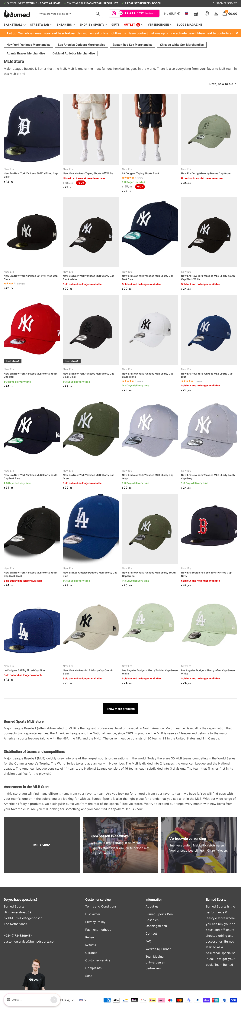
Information (154, 899)
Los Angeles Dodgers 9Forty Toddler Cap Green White (150, 672)
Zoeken (97, 13)
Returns (90, 945)
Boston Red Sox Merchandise (133, 45)
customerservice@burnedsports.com (30, 941)
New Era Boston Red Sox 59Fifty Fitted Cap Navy (206, 574)
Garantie (91, 953)
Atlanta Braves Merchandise (26, 53)
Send (88, 976)
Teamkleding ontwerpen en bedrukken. (155, 962)
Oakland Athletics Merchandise (74, 53)
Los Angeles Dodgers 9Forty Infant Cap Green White (208, 672)
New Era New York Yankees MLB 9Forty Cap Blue (207, 375)
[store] (196, 13)
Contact (151, 933)
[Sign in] (216, 13)
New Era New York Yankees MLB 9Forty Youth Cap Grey (208, 476)
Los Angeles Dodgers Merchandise (81, 45)
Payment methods (98, 929)
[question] (207, 13)
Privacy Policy (95, 922)
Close (237, 33)
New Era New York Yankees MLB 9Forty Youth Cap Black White (208, 277)
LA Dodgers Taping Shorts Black (140, 173)
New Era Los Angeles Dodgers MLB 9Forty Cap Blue (90, 574)
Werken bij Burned (158, 949)
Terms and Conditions (101, 906)
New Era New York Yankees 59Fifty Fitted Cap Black (31, 175)
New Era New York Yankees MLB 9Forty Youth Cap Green (149, 574)
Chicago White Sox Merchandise (182, 45)
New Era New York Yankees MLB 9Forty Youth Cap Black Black (30, 574)
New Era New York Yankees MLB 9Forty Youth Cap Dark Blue (30, 476)
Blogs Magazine (190, 24)
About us (152, 906)
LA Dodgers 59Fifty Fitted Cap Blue (24, 670)
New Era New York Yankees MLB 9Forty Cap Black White (88, 277)
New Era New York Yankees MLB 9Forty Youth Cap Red (30, 375)
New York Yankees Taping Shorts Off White (88, 173)
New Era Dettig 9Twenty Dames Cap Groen (206, 173)
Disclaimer (92, 914)
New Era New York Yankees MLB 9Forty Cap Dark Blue (147, 277)
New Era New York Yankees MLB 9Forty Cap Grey (147, 476)
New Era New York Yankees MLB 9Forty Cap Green (88, 476)
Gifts (115, 24)
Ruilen (89, 937)
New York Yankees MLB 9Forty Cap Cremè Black (88, 672)
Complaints (93, 968)
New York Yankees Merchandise (28, 45)
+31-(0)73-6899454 (18, 935)
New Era (9, 169)
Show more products (121, 709)
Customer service (98, 899)
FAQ (148, 941)
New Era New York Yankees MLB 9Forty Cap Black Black (88, 375)
